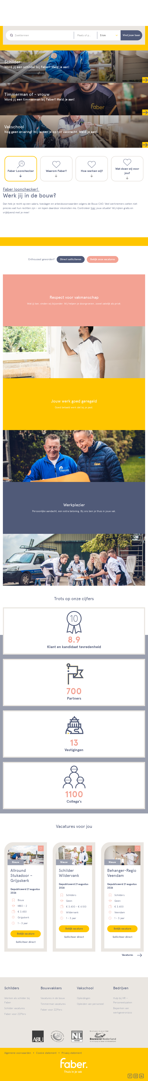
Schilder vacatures (14, 1008)
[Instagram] (136, 1076)
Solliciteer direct (26, 942)
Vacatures (127, 955)
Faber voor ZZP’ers (15, 1014)
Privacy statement (72, 1052)
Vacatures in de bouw (53, 998)
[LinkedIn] (141, 1076)
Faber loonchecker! (21, 189)
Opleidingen (83, 998)
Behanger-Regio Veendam (121, 873)
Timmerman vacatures (53, 1003)
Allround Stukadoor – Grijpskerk (21, 875)
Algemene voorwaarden (17, 1052)
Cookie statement (46, 1052)
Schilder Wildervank (69, 873)
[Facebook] (130, 1076)
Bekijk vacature (25, 933)
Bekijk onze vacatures (102, 259)
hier (93, 208)
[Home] (74, 1066)
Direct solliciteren (70, 259)
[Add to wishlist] (41, 848)
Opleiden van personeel (90, 1003)
